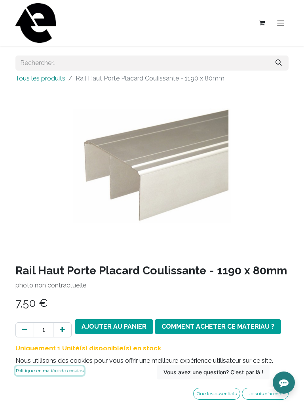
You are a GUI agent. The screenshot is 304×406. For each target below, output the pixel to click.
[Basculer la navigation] (281, 23)
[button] (114, 326)
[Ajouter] (62, 329)
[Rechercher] (279, 63)
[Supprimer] (24, 329)
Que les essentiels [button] (217, 393)
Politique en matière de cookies (50, 370)
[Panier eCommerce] (262, 23)
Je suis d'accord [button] (265, 393)
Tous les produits (40, 78)
